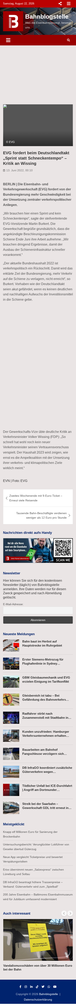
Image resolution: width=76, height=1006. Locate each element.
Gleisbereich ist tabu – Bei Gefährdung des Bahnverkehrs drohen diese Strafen (44, 699)
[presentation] (64, 913)
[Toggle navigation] (8, 40)
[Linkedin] (31, 987)
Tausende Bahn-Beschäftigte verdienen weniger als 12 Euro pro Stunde (41, 515)
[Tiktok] (37, 987)
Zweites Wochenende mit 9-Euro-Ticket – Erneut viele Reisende (35, 498)
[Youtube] (55, 987)
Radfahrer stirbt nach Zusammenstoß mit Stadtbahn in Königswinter (45, 717)
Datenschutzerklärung (38, 999)
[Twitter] (43, 987)
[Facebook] (20, 987)
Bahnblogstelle (47, 16)
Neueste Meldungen (19, 634)
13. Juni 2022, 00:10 (19, 170)
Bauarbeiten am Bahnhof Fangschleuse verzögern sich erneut (43, 753)
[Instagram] (26, 987)
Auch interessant (16, 913)
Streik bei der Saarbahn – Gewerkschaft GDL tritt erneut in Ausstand (45, 807)
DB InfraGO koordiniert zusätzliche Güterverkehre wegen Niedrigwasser (47, 771)
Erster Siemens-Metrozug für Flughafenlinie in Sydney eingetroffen (42, 663)
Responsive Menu (60, 3)
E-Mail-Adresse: (13, 604)
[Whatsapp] (49, 987)
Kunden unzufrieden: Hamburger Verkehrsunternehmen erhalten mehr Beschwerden (45, 735)
